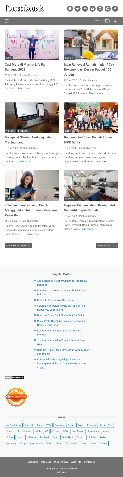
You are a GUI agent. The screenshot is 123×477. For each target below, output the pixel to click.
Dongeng (59, 425)
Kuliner (106, 431)
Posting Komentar (29, 75)
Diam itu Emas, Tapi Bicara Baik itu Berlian (61, 315)
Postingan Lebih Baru (19, 245)
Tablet (49, 443)
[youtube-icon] (92, 8)
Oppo (55, 437)
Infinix (38, 431)
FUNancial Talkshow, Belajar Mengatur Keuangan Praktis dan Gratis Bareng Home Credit (61, 363)
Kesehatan (93, 431)
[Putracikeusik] (27, 9)
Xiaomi (103, 443)
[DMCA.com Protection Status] (14, 378)
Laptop (20, 437)
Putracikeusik (70, 468)
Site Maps (46, 462)
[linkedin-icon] (99, 8)
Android (29, 425)
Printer (92, 437)
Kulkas (9, 437)
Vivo (83, 443)
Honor (9, 431)
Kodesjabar (61, 472)
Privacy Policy (61, 462)
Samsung (11, 443)
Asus (39, 425)
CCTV (48, 425)
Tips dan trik (24, 131)
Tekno (59, 443)
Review (103, 437)
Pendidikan (67, 437)
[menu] (7, 21)
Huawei (27, 431)
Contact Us (89, 462)
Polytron (81, 437)
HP (18, 431)
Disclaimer (33, 462)
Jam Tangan (78, 431)
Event (9, 58)
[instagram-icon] (84, 8)
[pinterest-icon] (107, 8)
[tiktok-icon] (114, 8)
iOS (46, 431)
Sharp (23, 443)
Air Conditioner (13, 425)
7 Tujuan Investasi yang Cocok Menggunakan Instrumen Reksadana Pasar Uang (31, 210)
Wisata (93, 443)
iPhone (55, 431)
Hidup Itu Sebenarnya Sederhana (55, 300)
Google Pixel (106, 425)
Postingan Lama (106, 245)
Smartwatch (35, 443)
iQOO (65, 431)
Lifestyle (32, 437)
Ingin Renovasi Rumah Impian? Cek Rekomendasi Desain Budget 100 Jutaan (89, 69)
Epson (71, 425)
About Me (76, 462)
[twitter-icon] (77, 8)
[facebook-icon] (69, 8)
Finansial (69, 58)
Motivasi (44, 437)
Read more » (24, 88)
